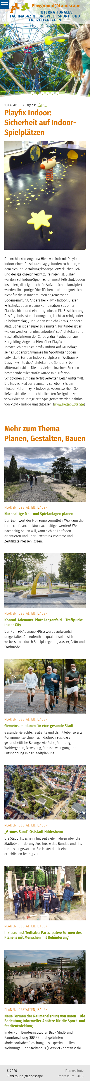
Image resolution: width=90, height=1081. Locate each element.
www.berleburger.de (69, 404)
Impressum (66, 1076)
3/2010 (42, 105)
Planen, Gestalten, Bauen (26, 507)
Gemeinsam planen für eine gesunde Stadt (38, 725)
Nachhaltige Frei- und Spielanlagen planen (38, 513)
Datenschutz (74, 1071)
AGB (80, 1076)
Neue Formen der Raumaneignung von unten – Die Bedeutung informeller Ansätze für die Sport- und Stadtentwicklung (44, 1021)
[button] (32, 93)
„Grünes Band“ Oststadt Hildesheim (33, 831)
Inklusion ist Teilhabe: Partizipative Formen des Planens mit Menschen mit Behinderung (43, 935)
